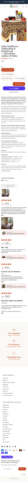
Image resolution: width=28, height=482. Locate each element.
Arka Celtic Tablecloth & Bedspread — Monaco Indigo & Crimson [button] (16, 233)
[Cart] (26, 6)
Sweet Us (16, 478)
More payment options (14, 91)
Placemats (6, 414)
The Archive (6, 442)
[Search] (5, 6)
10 (19, 40)
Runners (5, 409)
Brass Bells (6, 422)
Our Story (5, 387)
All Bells (5, 420)
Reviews (5, 380)
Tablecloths (6, 407)
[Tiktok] (10, 446)
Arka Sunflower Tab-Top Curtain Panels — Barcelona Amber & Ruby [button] (16, 286)
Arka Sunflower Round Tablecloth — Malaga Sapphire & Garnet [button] (15, 257)
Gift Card (5, 378)
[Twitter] (13, 446)
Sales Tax (5, 391)
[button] (4, 58)
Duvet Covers (6, 433)
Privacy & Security (8, 393)
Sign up (22, 468)
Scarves (5, 418)
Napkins (5, 411)
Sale (4, 439)
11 (21, 40)
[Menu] (1, 6)
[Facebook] (2, 446)
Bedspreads (6, 431)
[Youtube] (7, 446)
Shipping (5, 384)
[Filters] (2, 185)
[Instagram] (5, 446)
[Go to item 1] (5, 193)
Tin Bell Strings (7, 429)
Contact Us (6, 389)
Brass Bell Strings (8, 424)
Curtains (5, 416)
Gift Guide (6, 437)
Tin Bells (5, 426)
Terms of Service (7, 395)
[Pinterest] (15, 446)
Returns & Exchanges (9, 382)
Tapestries (6, 435)
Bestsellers (6, 405)
